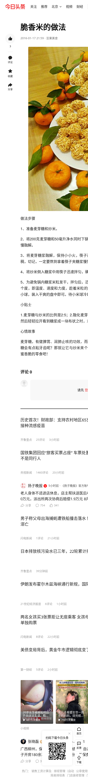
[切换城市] (60, 6)
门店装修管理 (75, 775)
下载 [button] (78, 759)
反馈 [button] (79, 748)
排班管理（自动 (64, 771)
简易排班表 (58, 775)
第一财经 (26, 669)
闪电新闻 (26, 538)
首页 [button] (79, 733)
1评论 (39, 538)
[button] (33, 6)
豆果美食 (52, 38)
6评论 (48, 604)
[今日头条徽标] (15, 6)
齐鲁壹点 (26, 440)
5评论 (39, 669)
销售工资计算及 (42, 771)
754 (42, 505)
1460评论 (42, 472)
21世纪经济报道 (30, 604)
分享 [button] (10, 89)
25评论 (40, 440)
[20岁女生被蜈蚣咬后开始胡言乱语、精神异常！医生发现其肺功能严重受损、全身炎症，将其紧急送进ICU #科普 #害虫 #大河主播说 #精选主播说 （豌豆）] (37, 702)
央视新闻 (26, 472)
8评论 (39, 637)
